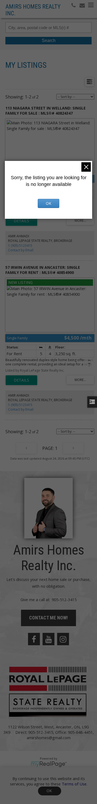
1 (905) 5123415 (20, 245)
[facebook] (34, 639)
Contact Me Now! (48, 617)
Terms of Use (74, 784)
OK (50, 791)
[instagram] (63, 639)
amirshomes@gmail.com (49, 737)
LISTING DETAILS (21, 221)
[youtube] (48, 639)
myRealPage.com (48, 764)
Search (49, 40)
